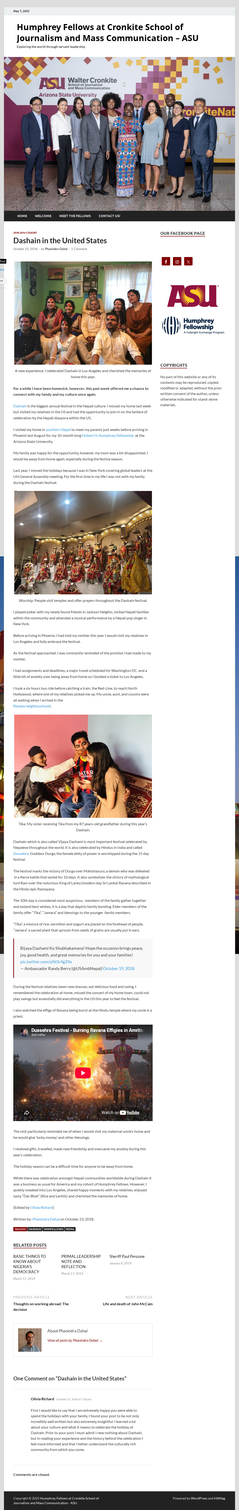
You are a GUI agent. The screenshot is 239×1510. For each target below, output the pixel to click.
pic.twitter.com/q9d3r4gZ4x (46, 961)
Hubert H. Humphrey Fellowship (108, 435)
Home (22, 216)
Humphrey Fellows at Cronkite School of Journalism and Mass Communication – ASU (108, 32)
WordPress (199, 1498)
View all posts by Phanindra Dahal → (75, 1340)
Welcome (43, 216)
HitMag (219, 1498)
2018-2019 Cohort (25, 232)
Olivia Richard (41, 1207)
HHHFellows (53, 1229)
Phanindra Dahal (56, 249)
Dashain (20, 406)
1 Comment (79, 249)
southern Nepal (58, 429)
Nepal (70, 1229)
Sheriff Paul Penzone (127, 1256)
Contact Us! (109, 216)
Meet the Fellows (75, 216)
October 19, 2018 (118, 968)
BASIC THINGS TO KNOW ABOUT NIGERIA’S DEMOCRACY (29, 1264)
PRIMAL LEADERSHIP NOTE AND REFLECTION (81, 1261)
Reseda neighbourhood (32, 706)
